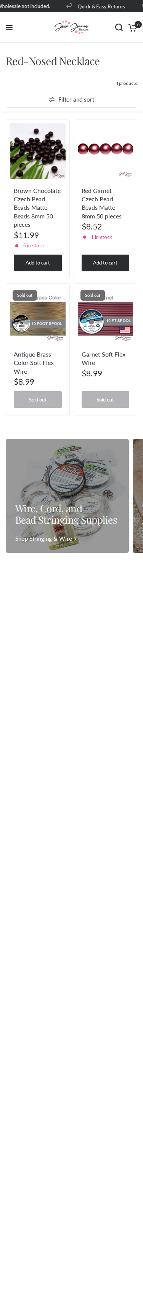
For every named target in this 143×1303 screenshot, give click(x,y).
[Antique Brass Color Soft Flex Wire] (38, 315)
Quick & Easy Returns (98, 6)
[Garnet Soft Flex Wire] (105, 315)
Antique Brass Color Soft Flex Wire (34, 362)
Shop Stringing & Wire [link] (43, 539)
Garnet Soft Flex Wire (103, 358)
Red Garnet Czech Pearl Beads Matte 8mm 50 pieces (102, 203)
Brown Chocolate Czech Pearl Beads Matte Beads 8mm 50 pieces (37, 207)
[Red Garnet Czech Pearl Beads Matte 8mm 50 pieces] (105, 151)
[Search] (118, 27)
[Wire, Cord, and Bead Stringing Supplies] (67, 496)
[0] (131, 27)
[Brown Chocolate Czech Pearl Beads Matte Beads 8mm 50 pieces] (38, 151)
